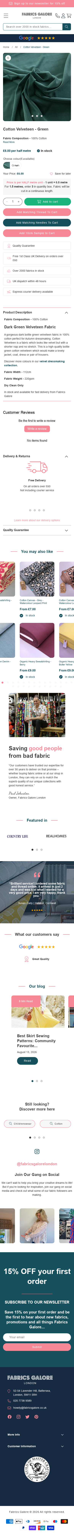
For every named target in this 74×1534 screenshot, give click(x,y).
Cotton (59, 1124)
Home (6, 47)
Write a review (37, 429)
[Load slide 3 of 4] (39, 510)
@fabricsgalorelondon (37, 1164)
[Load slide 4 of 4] (44, 510)
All (16, 47)
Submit (37, 1347)
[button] (6, 16)
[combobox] (37, 26)
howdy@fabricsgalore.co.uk (29, 1407)
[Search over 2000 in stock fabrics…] (66, 26)
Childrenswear (22, 1124)
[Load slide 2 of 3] (37, 116)
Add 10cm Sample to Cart (37, 233)
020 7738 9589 (22, 1400)
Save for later (63, 173)
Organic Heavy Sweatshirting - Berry (35, 663)
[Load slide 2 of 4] (34, 510)
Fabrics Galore (19, 1511)
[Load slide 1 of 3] (32, 116)
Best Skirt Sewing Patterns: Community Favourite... (36, 1041)
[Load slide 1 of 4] (30, 510)
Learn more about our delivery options (37, 520)
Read (27, 1060)
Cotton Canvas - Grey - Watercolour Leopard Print (33, 602)
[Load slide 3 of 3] (41, 116)
